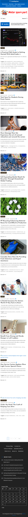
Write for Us (8, 451)
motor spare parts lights (19, 375)
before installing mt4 (18, 61)
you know (5, 4)
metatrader (21, 63)
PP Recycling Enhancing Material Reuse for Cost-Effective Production (14, 479)
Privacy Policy (9, 446)
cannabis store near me (14, 269)
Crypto (2, 48)
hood (20, 415)
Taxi (2, 93)
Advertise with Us (18, 448)
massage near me (13, 146)
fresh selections (9, 271)
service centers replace (15, 377)
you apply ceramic (20, 4)
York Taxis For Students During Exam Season (13, 465)
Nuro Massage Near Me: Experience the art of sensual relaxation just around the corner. (13, 135)
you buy (12, 4)
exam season (11, 108)
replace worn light (5, 377)
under (23, 415)
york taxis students (11, 6)
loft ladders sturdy (17, 347)
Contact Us (17, 446)
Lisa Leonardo (12, 50)
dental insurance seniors (9, 311)
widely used (13, 67)
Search (24, 18)
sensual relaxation (12, 147)
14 (15, 438)
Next (19, 438)
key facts (18, 311)
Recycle (2, 216)
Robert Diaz (10, 95)
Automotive (3, 172)
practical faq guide (9, 66)
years (19, 6)
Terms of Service (8, 448)
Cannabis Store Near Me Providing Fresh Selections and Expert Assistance (13, 259)
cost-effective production (10, 232)
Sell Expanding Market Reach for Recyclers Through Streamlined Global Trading (13, 179)
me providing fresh (18, 271)
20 (13, 499)
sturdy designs (4, 348)
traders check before (19, 66)
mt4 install (13, 64)
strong (23, 347)
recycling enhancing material (18, 233)
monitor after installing (6, 64)
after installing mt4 (8, 61)
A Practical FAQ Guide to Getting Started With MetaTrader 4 (18, 24)
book (5, 108)
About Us (14, 451)
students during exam (19, 108)
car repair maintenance (9, 415)
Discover (3, 71)
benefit (6, 347)
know (22, 311)
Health (2, 296)
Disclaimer (20, 451)
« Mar (3, 507)
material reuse (20, 232)
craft (17, 415)
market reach (7, 190)
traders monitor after (5, 67)
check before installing (6, 63)
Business (6, 146)
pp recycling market (15, 190)
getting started (15, 63)
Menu (4, 18)
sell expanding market (15, 191)
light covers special (8, 375)
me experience (21, 146)
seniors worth (4, 313)
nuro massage (4, 147)
